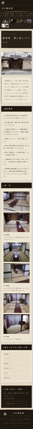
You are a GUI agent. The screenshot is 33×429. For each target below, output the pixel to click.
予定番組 (21, 14)
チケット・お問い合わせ (28, 14)
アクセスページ (17, 174)
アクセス (17, 14)
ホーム (1, 14)
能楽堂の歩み (12, 14)
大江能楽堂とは (6, 14)
